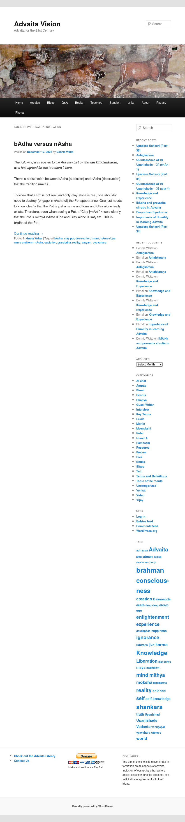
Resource (142, 447)
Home (19, 102)
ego (139, 610)
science (159, 690)
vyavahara (99, 242)
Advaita (158, 549)
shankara (149, 707)
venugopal (158, 727)
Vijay (139, 500)
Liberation (146, 661)
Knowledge (151, 652)
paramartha (160, 683)
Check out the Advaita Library (34, 756)
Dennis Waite (64, 152)
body (153, 562)
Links (130, 102)
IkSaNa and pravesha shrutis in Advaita (152, 343)
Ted (138, 471)
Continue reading (28, 233)
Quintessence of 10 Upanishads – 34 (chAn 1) (152, 164)
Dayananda (162, 599)
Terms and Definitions (151, 476)
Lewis (140, 419)
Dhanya (141, 400)
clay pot (69, 238)
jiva (152, 644)
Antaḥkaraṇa (145, 155)
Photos (20, 112)
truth (140, 714)
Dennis (141, 395)
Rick (139, 457)
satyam (86, 242)
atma (139, 557)
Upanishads (146, 720)
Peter (139, 433)
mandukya (164, 661)
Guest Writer (34, 238)
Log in (140, 516)
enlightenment (152, 616)
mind (142, 674)
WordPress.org (146, 530)
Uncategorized (146, 485)
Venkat (141, 490)
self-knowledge (158, 698)
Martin (140, 423)
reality (76, 242)
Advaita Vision (37, 23)
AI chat (141, 381)
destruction (83, 238)
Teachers (96, 102)
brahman (150, 570)
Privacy (161, 102)
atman (148, 556)
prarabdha (64, 242)
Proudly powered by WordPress (92, 806)
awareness (142, 562)
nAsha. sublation (45, 242)
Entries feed (144, 521)
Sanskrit (115, 102)
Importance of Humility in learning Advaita (152, 329)
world (141, 738)
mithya (157, 674)
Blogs (51, 102)
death (140, 605)
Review (141, 452)
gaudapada (143, 631)
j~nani (95, 238)
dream (164, 605)
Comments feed (147, 526)
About (145, 102)
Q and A (142, 438)
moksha (144, 682)
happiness (159, 630)
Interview (142, 409)
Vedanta (143, 726)
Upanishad (152, 714)
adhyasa (142, 550)
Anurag (141, 385)
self (140, 698)
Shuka (140, 461)
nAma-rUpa (108, 238)
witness (156, 732)
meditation (152, 668)
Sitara (140, 466)
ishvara (142, 644)
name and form (23, 242)
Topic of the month (149, 481)
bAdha (58, 238)
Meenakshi (143, 428)
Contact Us (21, 760)
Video (140, 495)
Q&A (65, 102)
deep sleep (152, 605)
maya (141, 667)
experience (148, 624)
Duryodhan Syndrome (151, 212)
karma (161, 644)
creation (144, 599)
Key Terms (143, 414)
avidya (157, 557)
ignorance (147, 637)
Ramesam (143, 443)
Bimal (140, 390)
